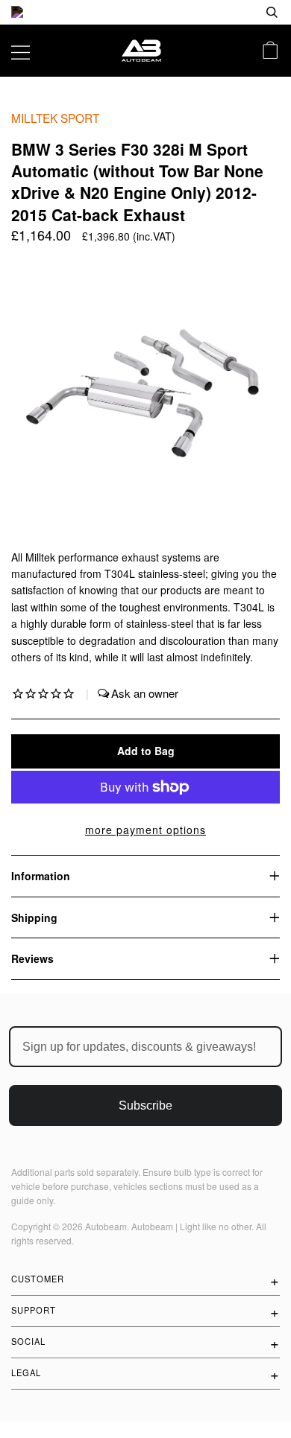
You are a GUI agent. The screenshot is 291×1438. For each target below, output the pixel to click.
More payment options (145, 829)
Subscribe (145, 1105)
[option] (145, 12)
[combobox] (224, 12)
